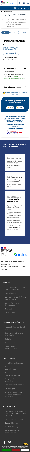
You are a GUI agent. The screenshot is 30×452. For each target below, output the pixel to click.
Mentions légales (12, 343)
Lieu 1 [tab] (5, 32)
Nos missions (10, 293)
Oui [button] (11, 108)
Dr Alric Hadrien (14, 158)
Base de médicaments (14, 419)
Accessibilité (10, 68)
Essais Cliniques (12, 423)
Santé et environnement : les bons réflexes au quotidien (16, 395)
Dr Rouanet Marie (15, 177)
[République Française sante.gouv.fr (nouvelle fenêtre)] (6, 256)
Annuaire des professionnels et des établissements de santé (16, 413)
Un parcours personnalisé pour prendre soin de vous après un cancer (14, 199)
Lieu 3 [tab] (24, 32)
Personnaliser (25, 449)
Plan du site (10, 313)
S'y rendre (10, 53)
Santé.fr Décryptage (13, 427)
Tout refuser (16, 449)
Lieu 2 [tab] (14, 32)
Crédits (8, 339)
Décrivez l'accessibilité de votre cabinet (14, 77)
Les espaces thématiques (15, 385)
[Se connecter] (28, 3)
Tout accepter (7, 449)
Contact (8, 309)
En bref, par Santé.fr (13, 389)
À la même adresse (12, 87)
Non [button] (20, 108)
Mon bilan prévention (14, 363)
